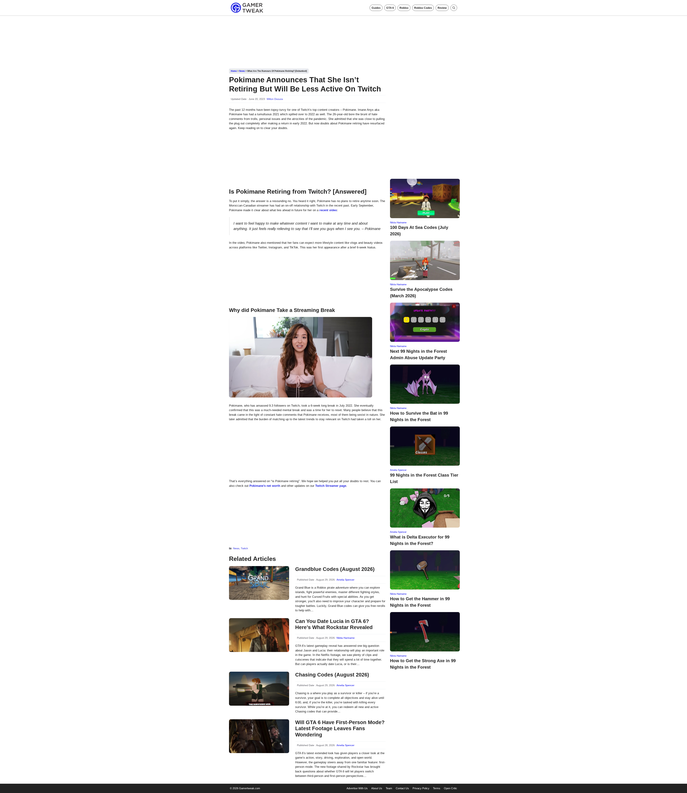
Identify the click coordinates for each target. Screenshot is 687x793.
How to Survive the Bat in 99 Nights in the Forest (419, 416)
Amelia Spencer (345, 579)
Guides (376, 7)
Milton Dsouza (275, 99)
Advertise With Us (357, 788)
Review (442, 7)
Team (389, 788)
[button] (454, 8)
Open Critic (450, 788)
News (242, 71)
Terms (436, 788)
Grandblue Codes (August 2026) (335, 569)
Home (234, 71)
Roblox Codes (423, 7)
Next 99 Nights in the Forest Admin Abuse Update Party (418, 354)
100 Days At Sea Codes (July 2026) (419, 230)
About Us (376, 788)
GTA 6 (390, 7)
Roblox (403, 7)
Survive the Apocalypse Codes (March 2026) (421, 292)
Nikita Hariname (346, 637)
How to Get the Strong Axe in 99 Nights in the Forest (423, 664)
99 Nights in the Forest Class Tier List (424, 478)
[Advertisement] (343, 40)
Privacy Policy (421, 788)
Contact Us (402, 788)
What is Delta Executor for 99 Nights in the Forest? (419, 540)
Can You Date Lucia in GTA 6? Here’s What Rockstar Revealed (334, 624)
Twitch (244, 548)
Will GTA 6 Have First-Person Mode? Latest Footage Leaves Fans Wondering (340, 728)
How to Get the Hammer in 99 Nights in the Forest (420, 602)
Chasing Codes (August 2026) (332, 675)
